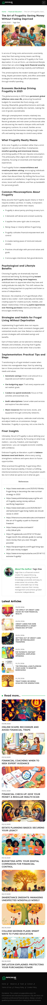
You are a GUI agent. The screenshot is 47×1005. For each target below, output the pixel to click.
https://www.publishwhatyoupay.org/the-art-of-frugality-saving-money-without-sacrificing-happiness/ (24, 501)
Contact (30, 984)
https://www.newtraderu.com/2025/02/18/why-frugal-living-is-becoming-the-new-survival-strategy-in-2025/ (25, 491)
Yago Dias (16, 22)
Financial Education (15, 12)
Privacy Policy (19, 987)
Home (4, 12)
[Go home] (8, 2)
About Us (13, 984)
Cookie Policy (32, 987)
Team (22, 984)
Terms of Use (6, 987)
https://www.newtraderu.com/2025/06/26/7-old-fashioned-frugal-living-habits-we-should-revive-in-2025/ (25, 511)
